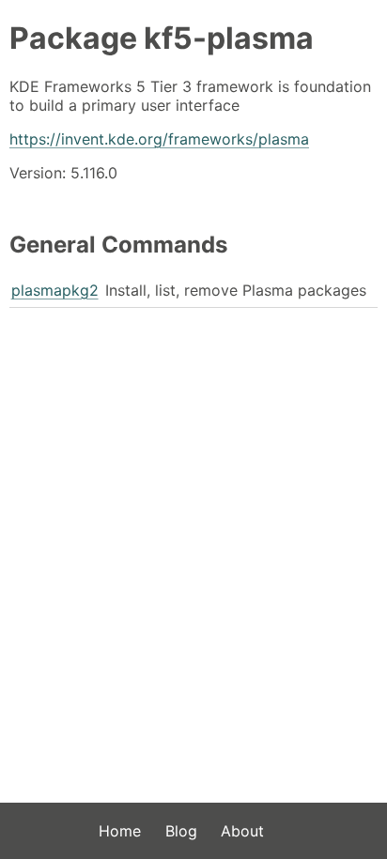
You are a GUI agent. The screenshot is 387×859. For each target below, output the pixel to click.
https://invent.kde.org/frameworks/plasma (159, 139)
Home (120, 830)
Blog (181, 830)
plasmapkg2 (55, 290)
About (242, 830)
